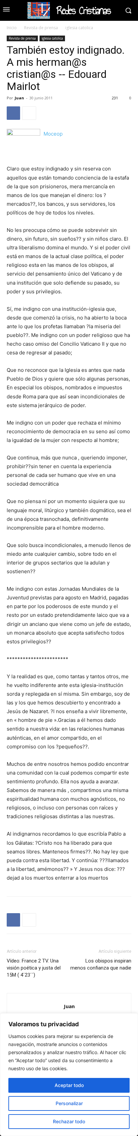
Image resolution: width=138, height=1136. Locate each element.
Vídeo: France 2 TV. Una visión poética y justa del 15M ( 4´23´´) (34, 968)
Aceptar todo (69, 1085)
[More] (29, 113)
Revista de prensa (41, 28)
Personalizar (69, 1103)
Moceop (53, 134)
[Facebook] (13, 113)
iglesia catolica (79, 28)
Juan (19, 97)
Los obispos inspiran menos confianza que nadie (100, 964)
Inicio (12, 28)
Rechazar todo (69, 1121)
